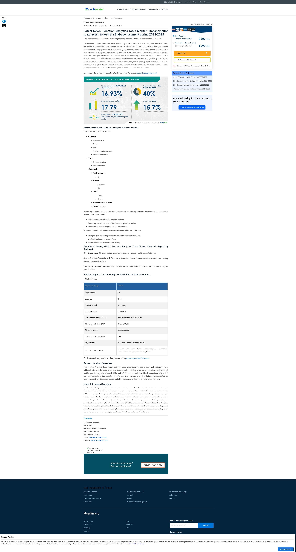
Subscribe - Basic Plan (185, 43)
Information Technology (113, 18)
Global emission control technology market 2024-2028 (192, 81)
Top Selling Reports (138, 9)
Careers (86, 531)
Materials (130, 495)
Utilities (129, 498)
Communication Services (92, 498)
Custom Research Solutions (192, 107)
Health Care (88, 495)
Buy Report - (183, 37)
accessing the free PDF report (137, 358)
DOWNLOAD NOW (153, 465)
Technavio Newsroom (92, 18)
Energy (171, 498)
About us (187, 2)
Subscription (163, 9)
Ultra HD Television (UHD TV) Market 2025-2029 (190, 77)
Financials (87, 502)
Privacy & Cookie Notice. (137, 544)
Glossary (87, 528)
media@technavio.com (98, 437)
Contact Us (88, 524)
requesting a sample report (146, 73)
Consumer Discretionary (135, 492)
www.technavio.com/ (99, 440)
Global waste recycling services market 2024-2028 (191, 85)
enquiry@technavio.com (174, 2)
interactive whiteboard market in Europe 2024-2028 (191, 89)
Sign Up (205, 525)
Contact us (207, 2)
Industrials (173, 495)
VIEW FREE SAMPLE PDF (186, 60)
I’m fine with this (285, 549)
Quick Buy (181, 53)
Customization (152, 9)
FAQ (200, 2)
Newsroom (130, 524)
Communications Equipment (137, 502)
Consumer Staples (90, 492)
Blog (194, 2)
